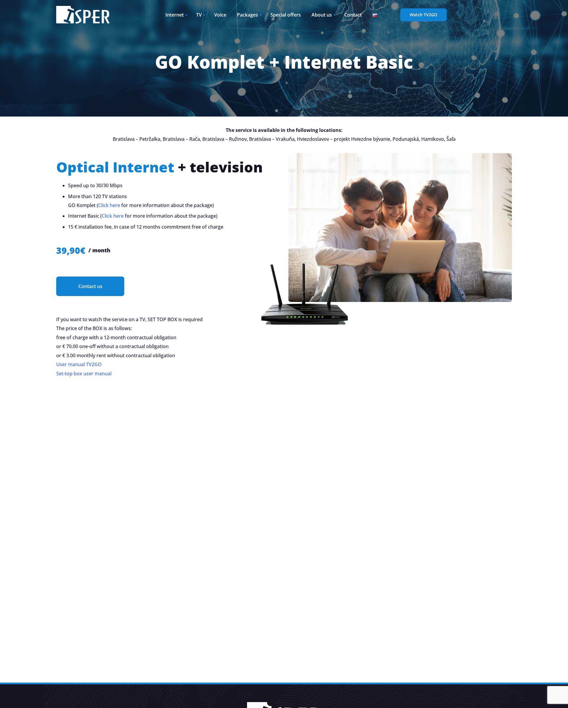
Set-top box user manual (84, 373)
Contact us (90, 286)
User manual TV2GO (79, 364)
